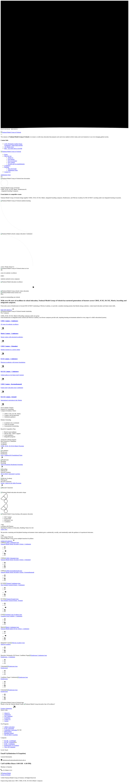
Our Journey (11, 159)
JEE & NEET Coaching (11, 735)
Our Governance (12, 161)
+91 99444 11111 (9, 147)
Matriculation (8, 731)
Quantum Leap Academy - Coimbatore (11, 616)
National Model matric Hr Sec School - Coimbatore (15, 629)
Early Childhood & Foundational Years (11, 455)
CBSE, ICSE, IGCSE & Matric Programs (12, 446)
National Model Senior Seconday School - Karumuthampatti (17, 572)
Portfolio (6, 167)
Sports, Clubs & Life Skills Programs (11, 483)
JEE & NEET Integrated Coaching (10, 474)
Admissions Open (13, 170)
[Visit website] (5, 547)
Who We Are (7, 156)
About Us (10, 157)
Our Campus (11, 162)
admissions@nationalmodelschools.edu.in (14, 760)
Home (6, 154)
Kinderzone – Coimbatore (8, 657)
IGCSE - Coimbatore (10, 740)
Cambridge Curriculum (10, 730)
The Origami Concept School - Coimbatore (13, 585)
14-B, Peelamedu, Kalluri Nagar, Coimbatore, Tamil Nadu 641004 (13, 144)
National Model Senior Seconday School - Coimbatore (16, 544)
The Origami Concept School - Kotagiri (12, 600)
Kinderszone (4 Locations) (11, 745)
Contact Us (7, 172)
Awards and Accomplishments (16, 164)
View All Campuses (9, 747)
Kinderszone (4, 668)
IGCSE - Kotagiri (9, 742)
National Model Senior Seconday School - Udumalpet (16, 559)
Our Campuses (8, 716)
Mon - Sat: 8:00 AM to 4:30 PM (13, 148)
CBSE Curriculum (9, 727)
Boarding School (9, 733)
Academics (7, 165)
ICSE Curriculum (9, 728)
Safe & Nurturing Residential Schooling (12, 464)
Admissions (7, 714)
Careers (6, 721)
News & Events (12, 168)
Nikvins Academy (6, 644)
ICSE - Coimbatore (9, 744)
